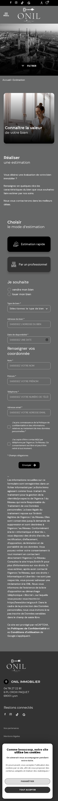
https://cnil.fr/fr (35, 561)
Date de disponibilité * (17, 334)
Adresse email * (14, 407)
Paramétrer (27, 781)
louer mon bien (21, 294)
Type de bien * (14, 303)
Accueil (6, 80)
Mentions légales (12, 736)
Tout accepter (27, 789)
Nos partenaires (11, 728)
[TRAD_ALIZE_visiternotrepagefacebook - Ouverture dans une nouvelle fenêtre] (10, 2)
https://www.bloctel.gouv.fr (22, 602)
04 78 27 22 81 (12, 688)
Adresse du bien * (15, 319)
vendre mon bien (23, 289)
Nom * (10, 360)
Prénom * (11, 376)
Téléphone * (13, 391)
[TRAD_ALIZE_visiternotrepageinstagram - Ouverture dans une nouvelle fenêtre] (16, 2)
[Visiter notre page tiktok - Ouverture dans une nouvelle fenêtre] (22, 2)
